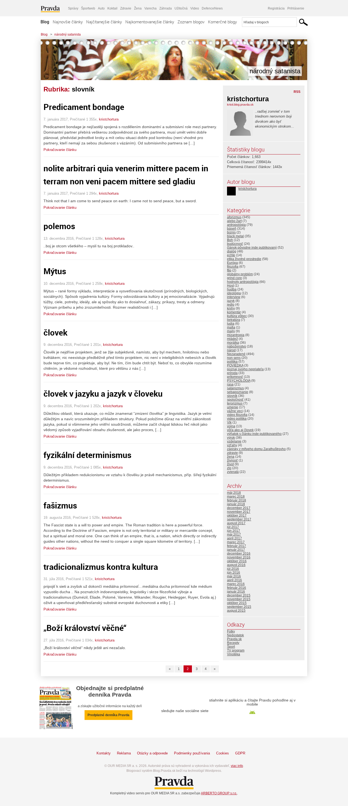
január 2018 (236, 504)
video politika (237, 419)
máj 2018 (234, 493)
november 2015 (238, 599)
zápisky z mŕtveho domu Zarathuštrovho (256, 449)
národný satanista (67, 34)
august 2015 (236, 610)
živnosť (232, 460)
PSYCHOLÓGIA (238, 381)
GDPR (240, 753)
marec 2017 (236, 542)
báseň (231, 228)
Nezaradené (236, 354)
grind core (234, 278)
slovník (232, 396)
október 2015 (237, 603)
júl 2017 (233, 527)
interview (233, 297)
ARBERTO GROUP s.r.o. (219, 793)
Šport (231, 647)
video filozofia (237, 415)
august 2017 (236, 523)
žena (230, 457)
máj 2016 (234, 576)
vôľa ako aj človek (240, 430)
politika (232, 362)
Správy (73, 8)
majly (231, 331)
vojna (231, 426)
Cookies (222, 753)
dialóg (231, 251)
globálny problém (240, 274)
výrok (231, 438)
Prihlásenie (295, 8)
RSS (297, 92)
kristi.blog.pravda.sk (240, 104)
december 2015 (238, 595)
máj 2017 (234, 534)
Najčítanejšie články (104, 21)
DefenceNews (212, 8)
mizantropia (235, 335)
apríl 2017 (234, 538)
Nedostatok (235, 635)
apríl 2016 (234, 580)
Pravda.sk (234, 639)
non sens (234, 358)
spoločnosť (235, 400)
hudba (232, 289)
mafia (231, 327)
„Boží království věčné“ (85, 627)
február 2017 (236, 546)
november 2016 (238, 557)
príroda (232, 373)
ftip (229, 270)
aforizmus (234, 217)
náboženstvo (236, 346)
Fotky (231, 631)
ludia (230, 323)
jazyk (231, 301)
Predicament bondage (84, 106)
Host (230, 285)
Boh (230, 240)
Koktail (112, 8)
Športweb (88, 8)
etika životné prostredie (244, 259)
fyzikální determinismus (87, 454)
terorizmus (235, 403)
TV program (235, 650)
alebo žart (234, 221)
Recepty (233, 643)
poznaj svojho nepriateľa (245, 369)
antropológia (236, 225)
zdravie (232, 453)
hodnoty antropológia (243, 282)
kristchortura (109, 119)
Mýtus (55, 271)
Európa (232, 263)
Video (194, 8)
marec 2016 (236, 584)
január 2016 (236, 591)
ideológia (234, 293)
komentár (234, 312)
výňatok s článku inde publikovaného (254, 434)
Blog (45, 22)
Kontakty (104, 753)
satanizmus (235, 388)
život (230, 464)
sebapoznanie (237, 392)
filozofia (232, 266)
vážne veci (235, 411)
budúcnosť (235, 244)
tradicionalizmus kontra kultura (101, 566)
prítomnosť (235, 377)
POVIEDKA (235, 365)
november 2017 (238, 512)
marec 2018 (236, 496)
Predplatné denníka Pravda (108, 715)
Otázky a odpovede (152, 753)
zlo (229, 468)
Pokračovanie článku (60, 150)
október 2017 (237, 515)
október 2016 (237, 561)
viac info (237, 766)
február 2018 (236, 500)
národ (231, 350)
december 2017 (238, 508)
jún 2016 (233, 572)
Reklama (124, 753)
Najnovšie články (68, 21)
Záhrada (165, 8)
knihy (231, 308)
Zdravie (125, 8)
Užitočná (181, 8)
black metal (235, 236)
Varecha (150, 8)
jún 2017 (233, 531)
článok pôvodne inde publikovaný (252, 247)
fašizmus (60, 505)
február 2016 (236, 588)
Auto (101, 8)
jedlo (230, 304)
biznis (231, 232)
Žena (138, 8)
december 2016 (238, 553)
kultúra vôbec (237, 316)
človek (55, 332)
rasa (230, 384)
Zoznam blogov (191, 21)
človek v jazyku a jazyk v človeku (103, 393)
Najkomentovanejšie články (149, 21)
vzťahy (232, 445)
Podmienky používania (192, 753)
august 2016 (236, 565)
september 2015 (239, 607)
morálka (233, 342)
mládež (232, 339)
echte (231, 255)
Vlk (229, 422)
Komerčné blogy (222, 21)
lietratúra (233, 320)
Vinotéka (233, 654)
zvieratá (233, 472)
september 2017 (239, 519)
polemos (59, 226)
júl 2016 (233, 569)
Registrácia (276, 8)
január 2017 (236, 550)
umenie (232, 407)
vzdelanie (234, 441)
